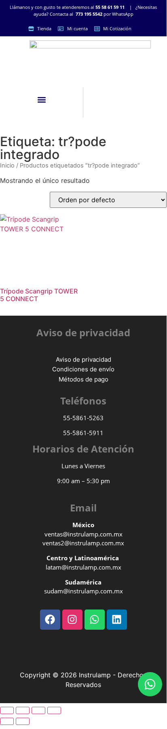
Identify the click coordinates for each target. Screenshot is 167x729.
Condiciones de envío (83, 369)
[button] (41, 100)
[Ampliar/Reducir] (7, 710)
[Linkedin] (117, 620)
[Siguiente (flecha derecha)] (23, 721)
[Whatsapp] (150, 684)
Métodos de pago (83, 379)
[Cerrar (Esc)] (54, 710)
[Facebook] (50, 620)
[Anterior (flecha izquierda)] (7, 721)
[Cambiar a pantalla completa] (23, 710)
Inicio (7, 165)
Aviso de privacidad (83, 359)
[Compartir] (38, 710)
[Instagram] (72, 620)
